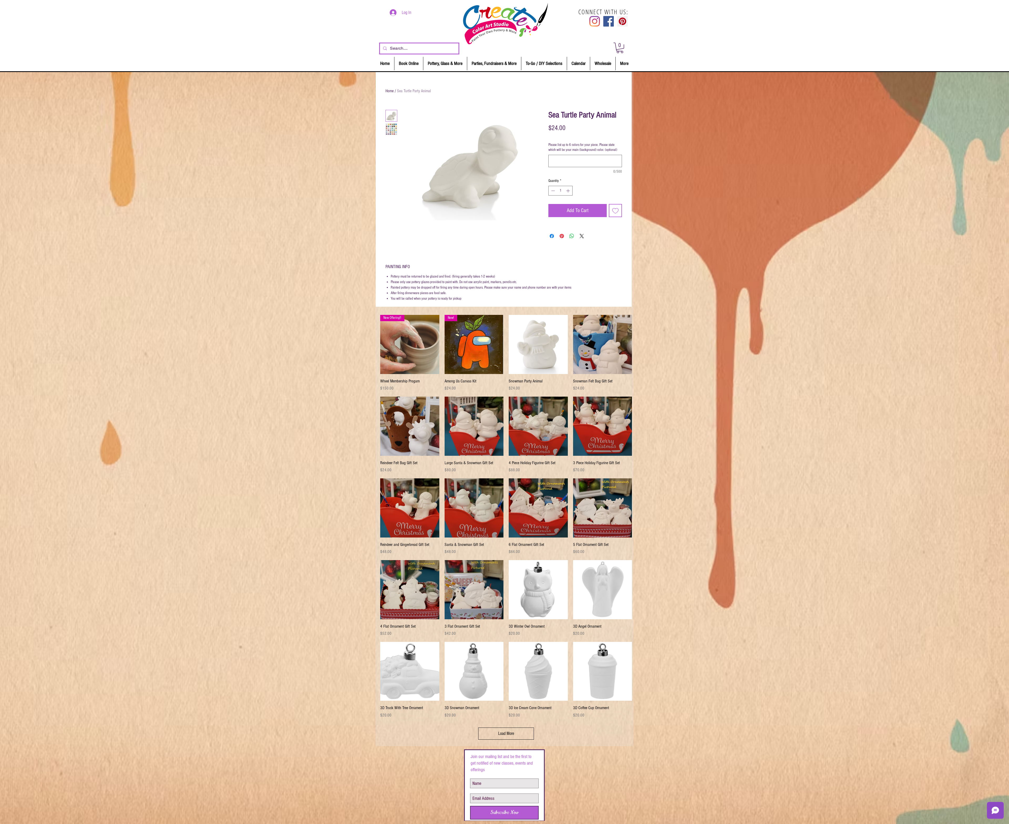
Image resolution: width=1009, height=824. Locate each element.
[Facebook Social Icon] (608, 21)
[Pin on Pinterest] (562, 236)
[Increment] (568, 190)
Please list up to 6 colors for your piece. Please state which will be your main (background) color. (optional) (582, 147)
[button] (620, 48)
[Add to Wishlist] (615, 210)
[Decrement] (552, 190)
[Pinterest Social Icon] (622, 21)
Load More (506, 733)
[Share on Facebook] (552, 236)
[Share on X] (582, 236)
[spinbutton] (560, 190)
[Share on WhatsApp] (572, 236)
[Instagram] (594, 21)
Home (389, 91)
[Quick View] (538, 344)
